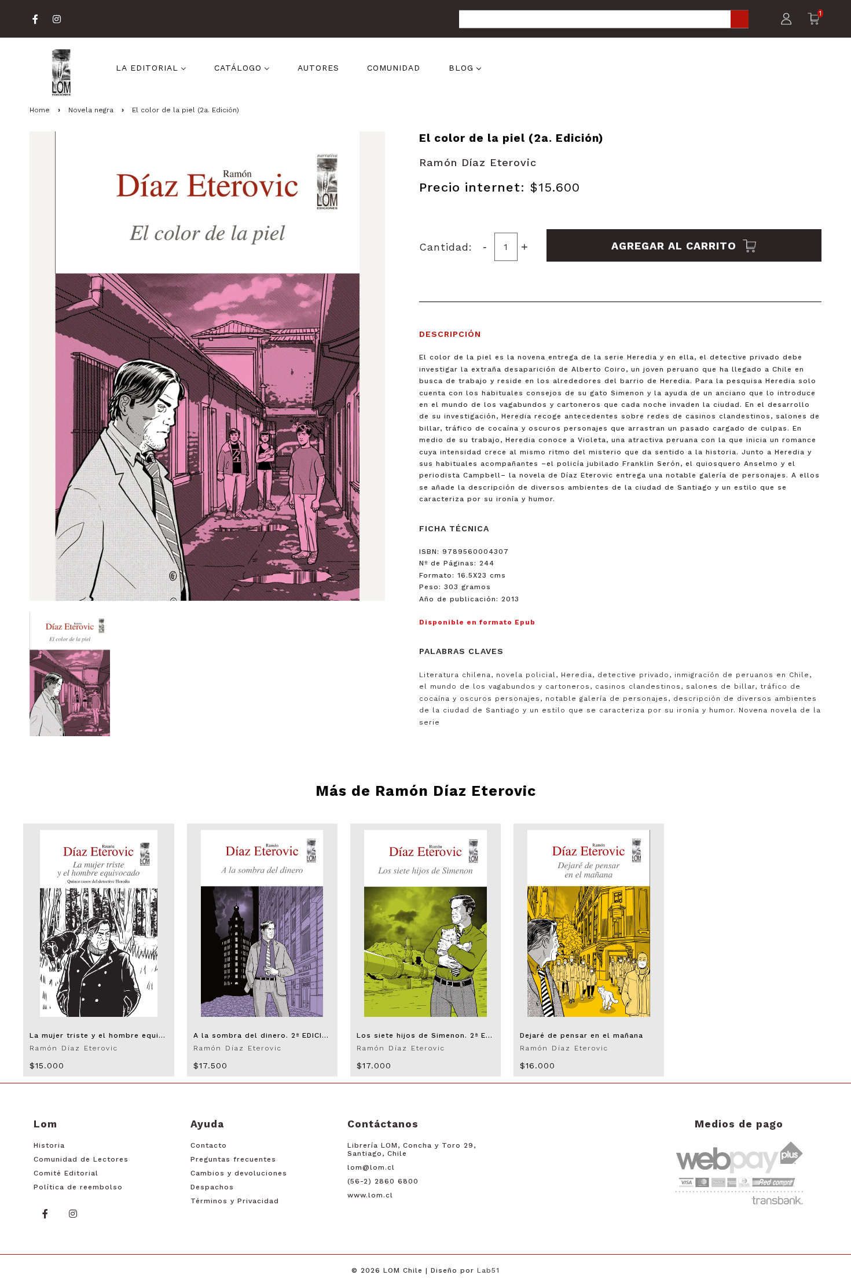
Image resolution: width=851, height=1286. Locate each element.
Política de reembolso (78, 1187)
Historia (49, 1145)
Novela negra (90, 110)
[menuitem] (151, 67)
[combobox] (604, 20)
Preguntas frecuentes (233, 1159)
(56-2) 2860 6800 (383, 1181)
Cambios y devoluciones (238, 1173)
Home (40, 110)
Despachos (212, 1187)
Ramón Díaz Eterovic (478, 162)
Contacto (208, 1145)
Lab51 (488, 1270)
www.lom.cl (370, 1195)
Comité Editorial (66, 1173)
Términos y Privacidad (234, 1201)
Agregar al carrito (675, 245)
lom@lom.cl (371, 1167)
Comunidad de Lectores (81, 1159)
